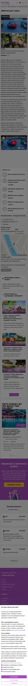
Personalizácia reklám (9, 671)
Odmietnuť (14, 683)
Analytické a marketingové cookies (12, 665)
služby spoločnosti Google (18, 630)
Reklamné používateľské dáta (11, 669)
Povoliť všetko (14, 677)
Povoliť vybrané (14, 680)
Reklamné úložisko (8, 667)
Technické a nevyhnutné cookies (12, 663)
